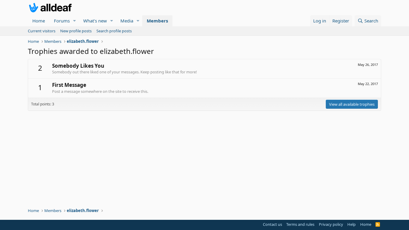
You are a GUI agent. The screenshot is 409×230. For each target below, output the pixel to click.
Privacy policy (331, 224)
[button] (74, 20)
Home (38, 21)
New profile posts (76, 31)
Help (351, 224)
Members (157, 21)
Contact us (272, 224)
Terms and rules (300, 224)
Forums (62, 21)
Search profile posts (114, 31)
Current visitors (41, 31)
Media (126, 21)
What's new (95, 21)
